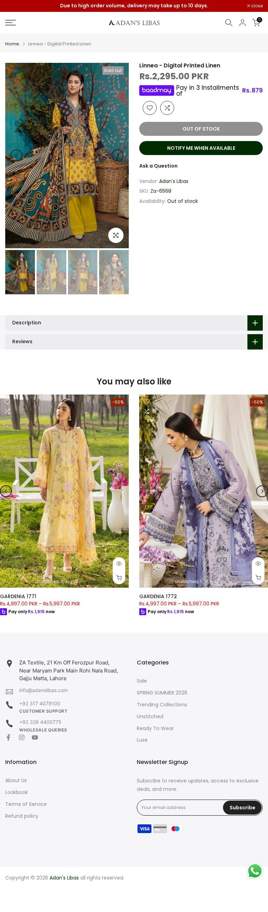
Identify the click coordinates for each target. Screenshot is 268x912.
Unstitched (150, 716)
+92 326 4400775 (40, 722)
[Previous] (16, 155)
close (14, 6)
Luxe (142, 740)
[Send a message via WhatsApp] (255, 871)
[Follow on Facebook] (8, 737)
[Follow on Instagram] (21, 737)
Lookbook (16, 792)
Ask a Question (158, 165)
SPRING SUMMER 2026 (162, 693)
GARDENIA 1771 (18, 596)
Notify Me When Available (201, 148)
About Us (16, 780)
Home (12, 44)
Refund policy (21, 816)
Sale (142, 681)
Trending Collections (162, 704)
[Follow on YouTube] (35, 737)
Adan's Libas (173, 181)
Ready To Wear (155, 728)
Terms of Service (26, 804)
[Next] (118, 155)
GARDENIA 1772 (158, 596)
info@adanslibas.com (43, 690)
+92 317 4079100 (39, 703)
